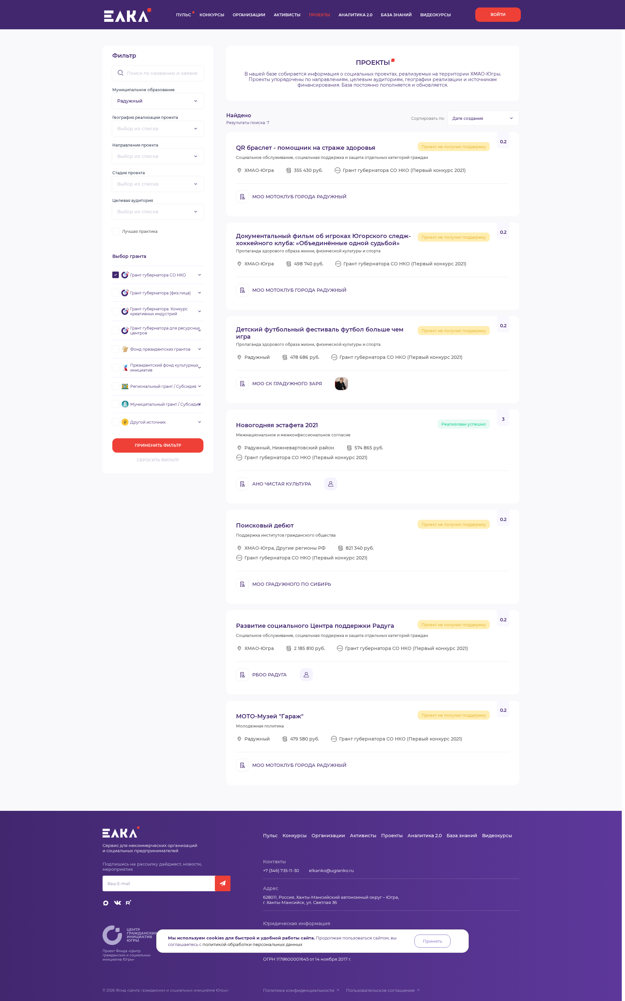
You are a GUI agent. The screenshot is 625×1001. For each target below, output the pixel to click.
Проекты (319, 14)
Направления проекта (135, 145)
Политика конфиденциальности (298, 990)
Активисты (287, 14)
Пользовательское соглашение (380, 990)
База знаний (396, 14)
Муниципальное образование (143, 89)
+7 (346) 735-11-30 (281, 870)
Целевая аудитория (132, 200)
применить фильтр (158, 445)
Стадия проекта (128, 172)
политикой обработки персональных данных (252, 944)
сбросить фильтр (158, 460)
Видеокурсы (435, 14)
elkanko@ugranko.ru (331, 870)
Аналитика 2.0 (355, 14)
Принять (432, 941)
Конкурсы (212, 14)
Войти (498, 14)
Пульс (183, 14)
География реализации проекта (145, 117)
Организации (249, 14)
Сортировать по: (428, 118)
